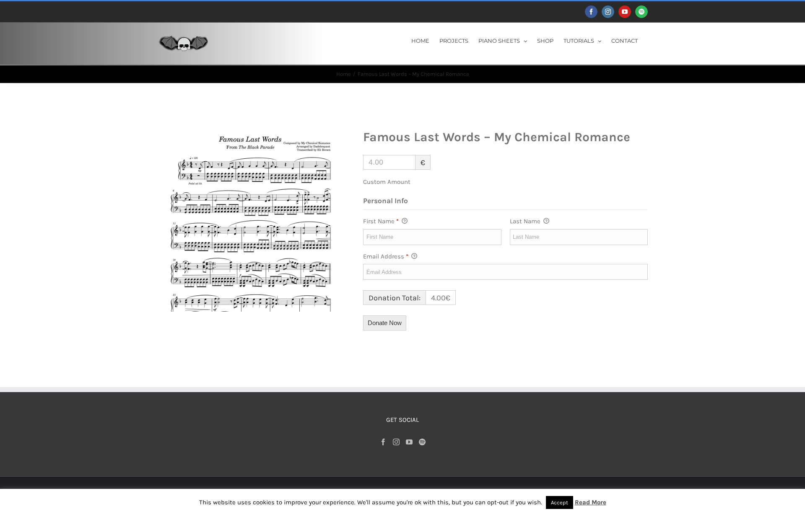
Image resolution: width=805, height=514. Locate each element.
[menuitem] (420, 40)
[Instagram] (396, 442)
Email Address (385, 256)
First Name (381, 221)
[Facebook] (383, 442)
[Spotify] (422, 442)
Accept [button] (559, 502)
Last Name (526, 221)
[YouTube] (409, 442)
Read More (590, 502)
